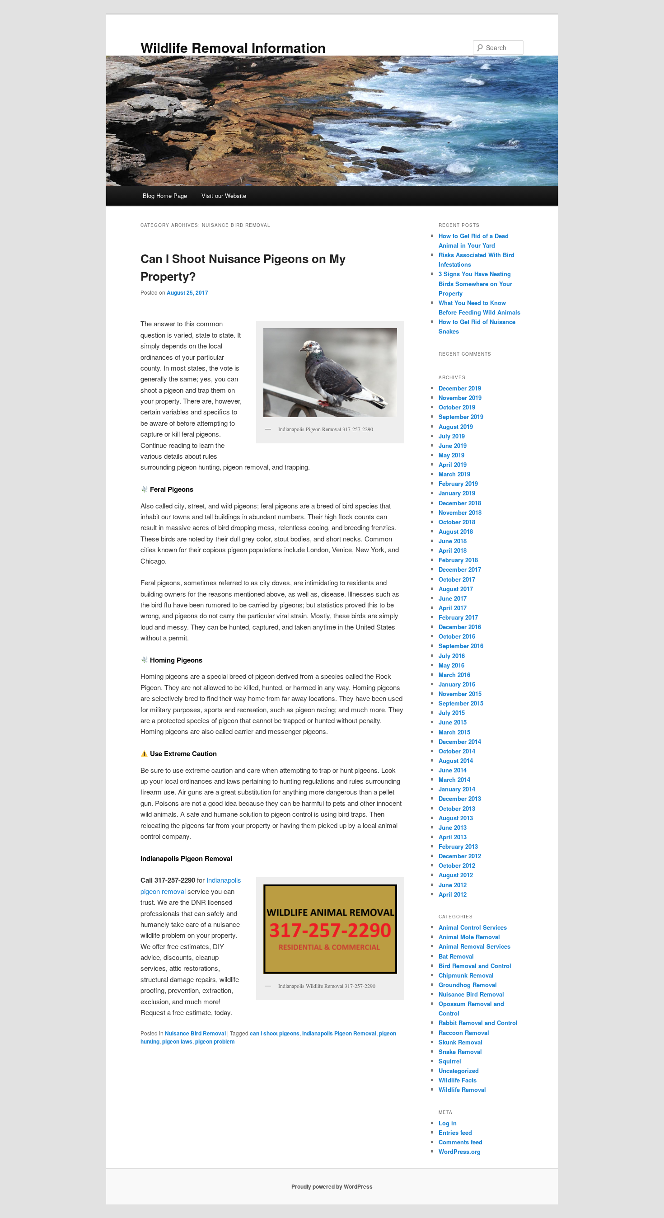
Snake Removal (460, 1051)
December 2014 (460, 741)
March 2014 (454, 779)
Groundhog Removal (468, 984)
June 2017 (453, 598)
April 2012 (453, 894)
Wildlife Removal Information (233, 47)
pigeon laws (177, 1041)
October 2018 (457, 521)
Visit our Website (223, 195)
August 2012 (456, 874)
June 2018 (453, 540)
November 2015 (460, 693)
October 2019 (457, 407)
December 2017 (460, 569)
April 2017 (453, 607)
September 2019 (461, 416)
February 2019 (458, 483)
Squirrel (450, 1061)
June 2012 (453, 884)
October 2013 (457, 808)
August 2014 (456, 760)
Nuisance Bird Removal (195, 1033)
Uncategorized (459, 1070)
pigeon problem (215, 1041)
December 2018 (460, 502)
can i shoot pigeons (274, 1033)
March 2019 (454, 474)
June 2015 (453, 722)
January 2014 (457, 789)
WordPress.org (460, 1151)
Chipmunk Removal (466, 975)
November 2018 (460, 512)
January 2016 (457, 684)
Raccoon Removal (464, 1032)
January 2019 (457, 493)
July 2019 (452, 436)
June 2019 (453, 445)
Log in (448, 1123)
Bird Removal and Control (475, 965)
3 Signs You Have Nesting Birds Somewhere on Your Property (475, 283)
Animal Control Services (473, 927)
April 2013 (453, 836)
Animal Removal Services (474, 946)
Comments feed (460, 1142)
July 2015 (452, 712)
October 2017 (457, 579)
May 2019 (451, 455)
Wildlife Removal (462, 1089)
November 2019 (460, 397)
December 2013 (460, 798)
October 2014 (457, 751)
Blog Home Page (165, 195)
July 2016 (452, 655)
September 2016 (461, 645)
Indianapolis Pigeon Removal (339, 1033)
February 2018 (458, 559)
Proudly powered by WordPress (332, 1186)
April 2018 (453, 550)
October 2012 (457, 865)
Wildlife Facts (458, 1080)
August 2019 (456, 426)
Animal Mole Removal (469, 936)
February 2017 (458, 617)
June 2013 (453, 827)
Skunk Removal (460, 1042)
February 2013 (458, 846)
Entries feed (455, 1132)
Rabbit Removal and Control (478, 1022)
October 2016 (457, 636)
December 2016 (460, 626)
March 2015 (454, 732)
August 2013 (456, 818)
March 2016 (454, 674)
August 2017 (456, 588)
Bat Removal (456, 956)
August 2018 (456, 531)
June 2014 (453, 770)
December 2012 (460, 855)
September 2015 (461, 703)
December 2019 (460, 388)
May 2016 (451, 665)
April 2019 (453, 464)
